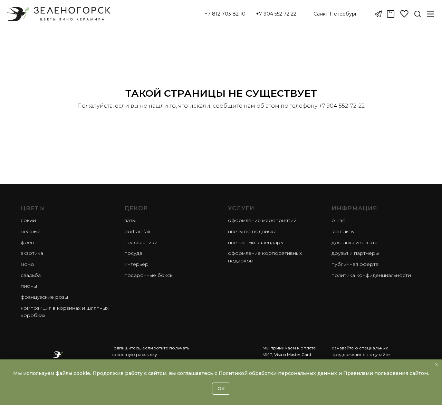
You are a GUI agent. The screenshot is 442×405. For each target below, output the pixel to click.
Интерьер (136, 264)
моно (27, 264)
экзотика (32, 253)
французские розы (44, 297)
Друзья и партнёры (355, 253)
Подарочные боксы (148, 275)
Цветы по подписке (252, 231)
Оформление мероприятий (262, 220)
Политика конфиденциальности (371, 275)
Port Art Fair (137, 231)
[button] (335, 14)
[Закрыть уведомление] (436, 364)
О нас (338, 220)
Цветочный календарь (255, 242)
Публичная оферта (355, 264)
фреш (28, 242)
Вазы (130, 220)
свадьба (31, 275)
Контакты (343, 231)
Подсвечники (140, 242)
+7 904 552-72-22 (342, 106)
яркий (28, 220)
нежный (30, 231)
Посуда (133, 253)
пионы (29, 286)
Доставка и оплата (354, 242)
